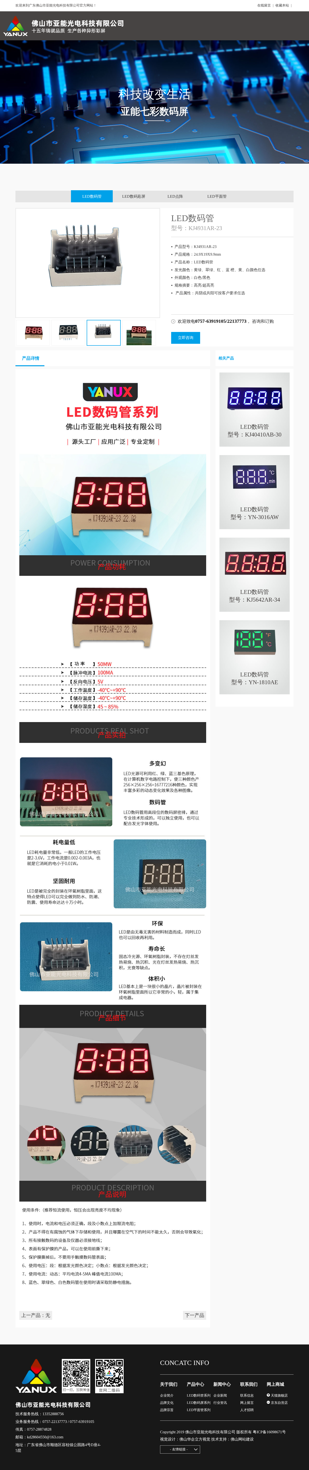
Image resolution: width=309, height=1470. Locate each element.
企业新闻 (220, 1395)
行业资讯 (220, 1403)
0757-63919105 (82, 1422)
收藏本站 (282, 5)
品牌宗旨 (167, 1410)
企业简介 (167, 1395)
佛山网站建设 (242, 1439)
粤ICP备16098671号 (269, 1432)
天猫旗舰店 (279, 1395)
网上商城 (275, 1384)
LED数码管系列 (199, 1395)
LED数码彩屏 (133, 196)
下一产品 (194, 1315)
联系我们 (249, 1384)
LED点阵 (175, 196)
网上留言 (247, 1403)
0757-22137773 (54, 1422)
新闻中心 (222, 1384)
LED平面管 (217, 196)
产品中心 (195, 1384)
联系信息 (247, 1395)
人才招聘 (247, 1410)
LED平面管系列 (199, 1410)
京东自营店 (279, 1403)
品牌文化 (167, 1403)
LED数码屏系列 (199, 1403)
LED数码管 (92, 196)
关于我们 (168, 1384)
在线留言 (264, 5)
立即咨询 (185, 338)
